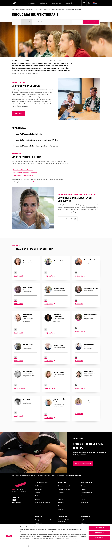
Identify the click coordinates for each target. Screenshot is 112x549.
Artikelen (61, 502)
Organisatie (61, 492)
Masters (37, 499)
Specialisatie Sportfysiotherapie (23, 175)
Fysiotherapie (60, 9)
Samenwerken (56, 3)
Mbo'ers (37, 492)
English (83, 520)
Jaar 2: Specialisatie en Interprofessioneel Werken (37, 140)
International (85, 516)
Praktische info (38, 22)
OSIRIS (83, 499)
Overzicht (16, 22)
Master (53, 9)
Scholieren (38, 489)
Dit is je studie (26, 22)
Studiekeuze (44, 3)
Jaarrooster (38, 506)
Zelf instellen (98, 532)
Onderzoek (68, 3)
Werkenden (38, 496)
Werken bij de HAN (64, 489)
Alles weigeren (99, 537)
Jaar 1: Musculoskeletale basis (29, 134)
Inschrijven (84, 502)
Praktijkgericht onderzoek (43, 520)
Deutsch (83, 523)
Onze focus (61, 509)
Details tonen (23, 546)
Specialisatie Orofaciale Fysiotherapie (25, 172)
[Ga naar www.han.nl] (15, 3)
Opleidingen (31, 3)
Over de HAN (62, 483)
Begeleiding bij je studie (42, 502)
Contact (83, 486)
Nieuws (60, 496)
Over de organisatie (64, 486)
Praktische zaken (86, 483)
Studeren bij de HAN (41, 483)
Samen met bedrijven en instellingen (65, 520)
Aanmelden (49, 22)
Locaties (83, 489)
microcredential (29, 182)
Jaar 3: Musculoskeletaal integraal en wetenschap (37, 146)
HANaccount (85, 496)
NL (96, 3)
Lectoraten (38, 523)
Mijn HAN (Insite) (86, 492)
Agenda (60, 499)
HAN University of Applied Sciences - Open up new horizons (27, 9)
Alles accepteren (99, 527)
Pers (59, 506)
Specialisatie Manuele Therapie (23, 170)
